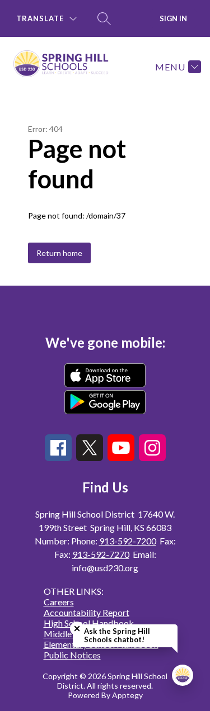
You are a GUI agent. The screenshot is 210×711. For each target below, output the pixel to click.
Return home (59, 253)
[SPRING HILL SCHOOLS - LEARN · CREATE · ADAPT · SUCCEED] (65, 66)
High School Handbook (89, 623)
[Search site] (104, 18)
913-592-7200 (127, 540)
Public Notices (72, 655)
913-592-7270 (100, 554)
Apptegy (127, 695)
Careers (59, 601)
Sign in (173, 18)
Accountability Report (86, 612)
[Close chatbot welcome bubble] (77, 629)
